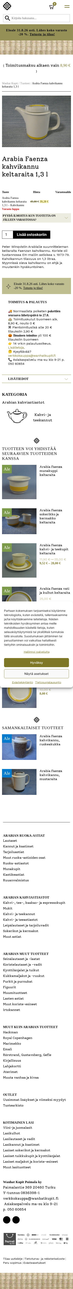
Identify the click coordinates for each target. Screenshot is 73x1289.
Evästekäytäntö (22, 682)
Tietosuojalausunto (48, 682)
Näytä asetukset (36, 674)
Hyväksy (36, 663)
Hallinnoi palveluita (36, 651)
